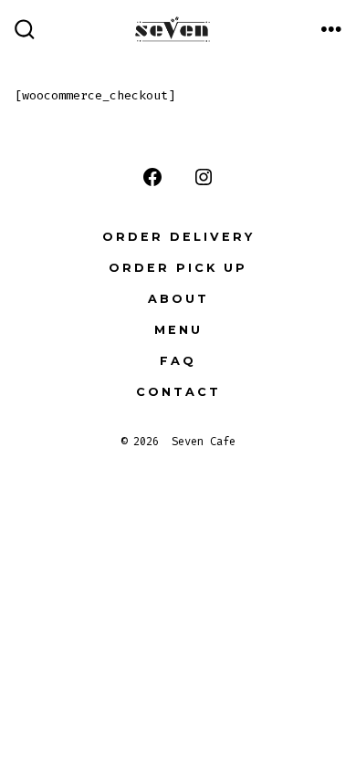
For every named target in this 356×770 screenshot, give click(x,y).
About (178, 299)
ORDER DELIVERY (178, 237)
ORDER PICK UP (178, 268)
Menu (178, 330)
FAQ (178, 361)
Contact (178, 392)
